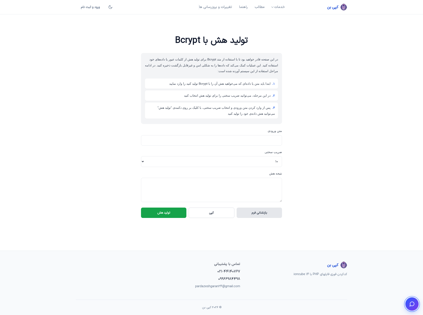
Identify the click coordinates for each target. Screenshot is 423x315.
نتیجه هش (275, 173)
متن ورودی (275, 131)
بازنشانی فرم (259, 212)
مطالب (260, 7)
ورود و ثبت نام (90, 7)
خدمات (279, 7)
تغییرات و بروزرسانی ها (215, 7)
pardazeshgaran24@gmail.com (217, 286)
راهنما (243, 7)
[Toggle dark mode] (110, 7)
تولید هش (163, 212)
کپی (211, 212)
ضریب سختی (273, 152)
